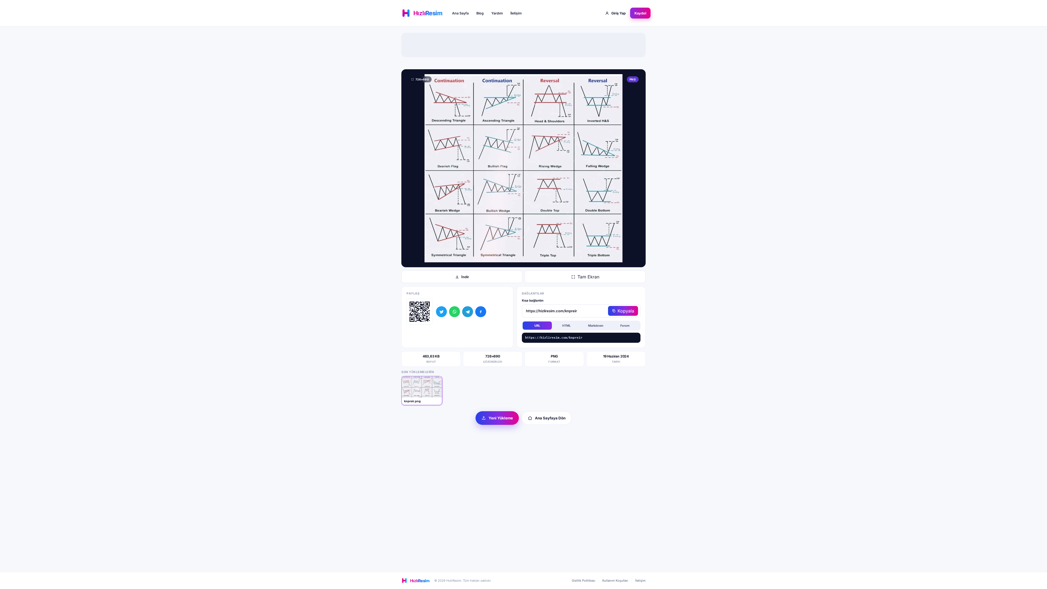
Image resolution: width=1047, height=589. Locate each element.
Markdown (595, 325)
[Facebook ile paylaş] (480, 311)
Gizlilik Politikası (583, 580)
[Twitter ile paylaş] (441, 311)
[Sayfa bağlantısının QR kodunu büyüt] (420, 312)
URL (537, 325)
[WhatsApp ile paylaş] (454, 311)
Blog (480, 13)
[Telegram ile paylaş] (467, 311)
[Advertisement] (523, 45)
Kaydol (640, 13)
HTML (566, 325)
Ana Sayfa (460, 13)
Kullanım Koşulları (615, 580)
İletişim (516, 13)
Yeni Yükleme (501, 418)
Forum (625, 325)
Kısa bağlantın (532, 300)
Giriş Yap (618, 13)
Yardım (497, 13)
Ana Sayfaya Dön (550, 418)
